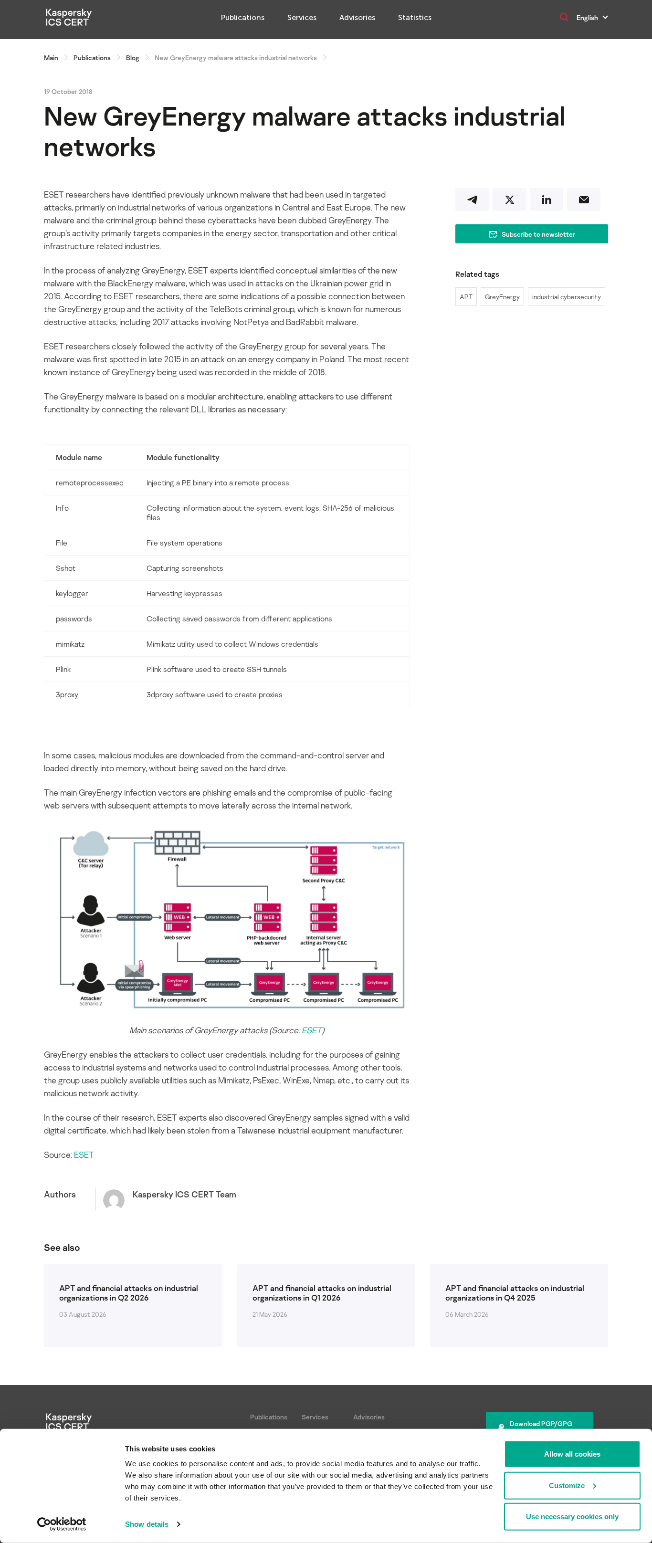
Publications (242, 17)
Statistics (414, 17)
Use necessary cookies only (572, 1516)
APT (466, 297)
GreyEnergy (502, 297)
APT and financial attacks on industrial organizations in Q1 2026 (321, 1292)
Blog (132, 57)
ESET (312, 1030)
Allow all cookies (572, 1454)
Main (51, 57)
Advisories (357, 17)
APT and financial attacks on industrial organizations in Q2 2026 (128, 1292)
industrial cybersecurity (566, 297)
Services (301, 17)
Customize (567, 1485)
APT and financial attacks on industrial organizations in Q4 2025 (514, 1292)
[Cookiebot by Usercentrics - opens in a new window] (62, 1524)
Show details (146, 1524)
